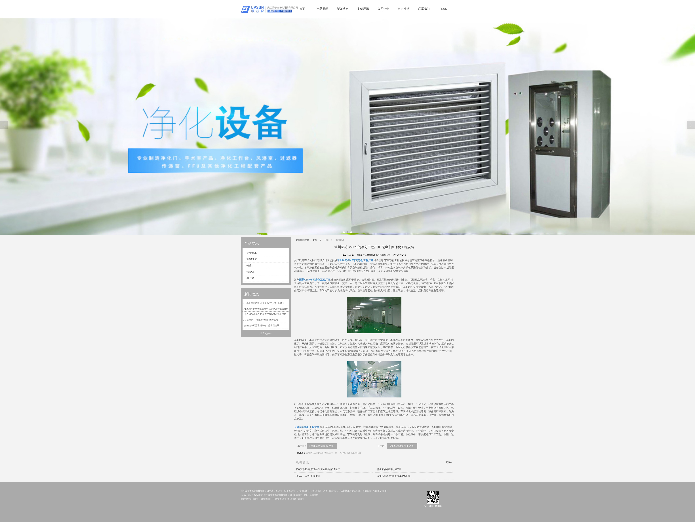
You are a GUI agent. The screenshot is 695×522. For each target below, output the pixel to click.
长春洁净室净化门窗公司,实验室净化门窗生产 (318, 469)
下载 (326, 240)
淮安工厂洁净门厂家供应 (308, 476)
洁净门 (301, 499)
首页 (302, 8)
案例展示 (363, 8)
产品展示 (322, 8)
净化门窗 (291, 499)
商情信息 (340, 240)
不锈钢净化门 (279, 499)
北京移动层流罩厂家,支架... (322, 446)
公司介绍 (383, 8)
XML (306, 495)
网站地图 (297, 495)
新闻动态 (342, 8)
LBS (444, 8)
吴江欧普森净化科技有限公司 (278, 495)
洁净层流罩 (251, 253)
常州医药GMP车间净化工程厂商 (321, 453)
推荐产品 (249, 272)
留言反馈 (403, 8)
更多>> (449, 462)
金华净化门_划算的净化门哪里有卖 (261, 320)
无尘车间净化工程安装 (350, 453)
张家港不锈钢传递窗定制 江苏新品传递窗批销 (266, 308)
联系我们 (424, 8)
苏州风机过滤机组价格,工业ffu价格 (393, 476)
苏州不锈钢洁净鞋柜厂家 (389, 469)
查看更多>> (265, 333)
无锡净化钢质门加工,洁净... (402, 446)
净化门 (248, 265)
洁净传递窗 (251, 259)
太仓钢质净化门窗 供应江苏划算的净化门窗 (265, 314)
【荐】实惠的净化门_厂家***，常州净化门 (264, 303)
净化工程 (249, 278)
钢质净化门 (266, 499)
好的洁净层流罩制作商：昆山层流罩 (261, 325)
